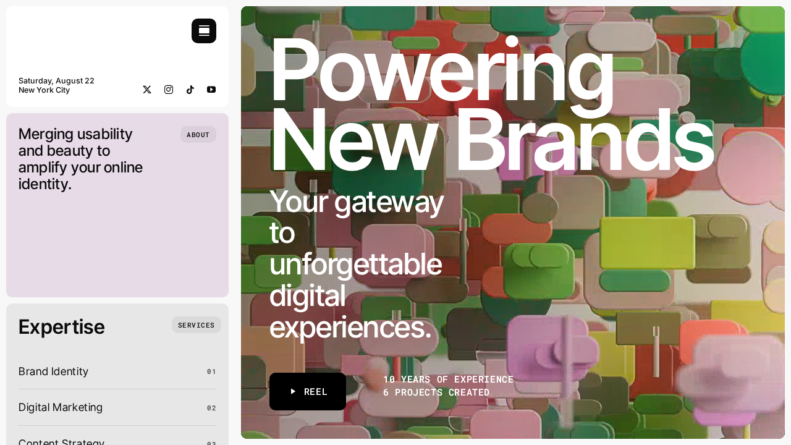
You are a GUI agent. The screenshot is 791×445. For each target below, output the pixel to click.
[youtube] (211, 89)
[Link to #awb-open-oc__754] (204, 31)
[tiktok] (190, 89)
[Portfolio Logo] (56, 23)
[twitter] (147, 89)
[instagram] (169, 89)
